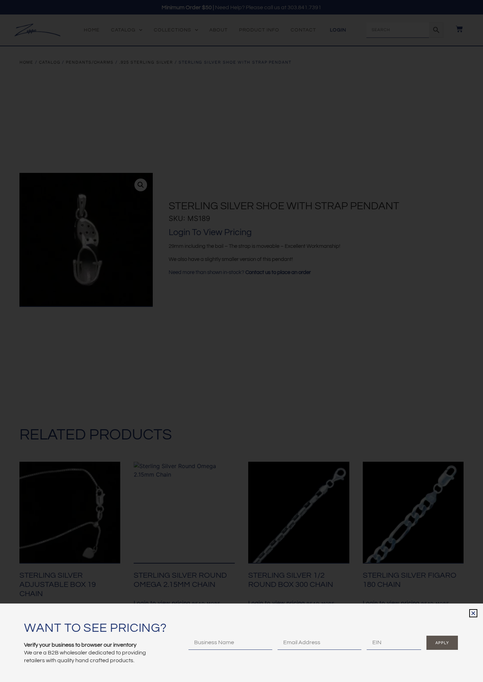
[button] (473, 613)
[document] (241, 341)
